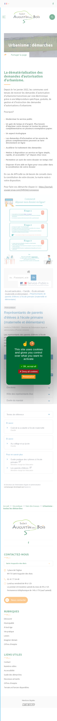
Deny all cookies (29, 371)
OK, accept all (29, 366)
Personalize (28, 377)
